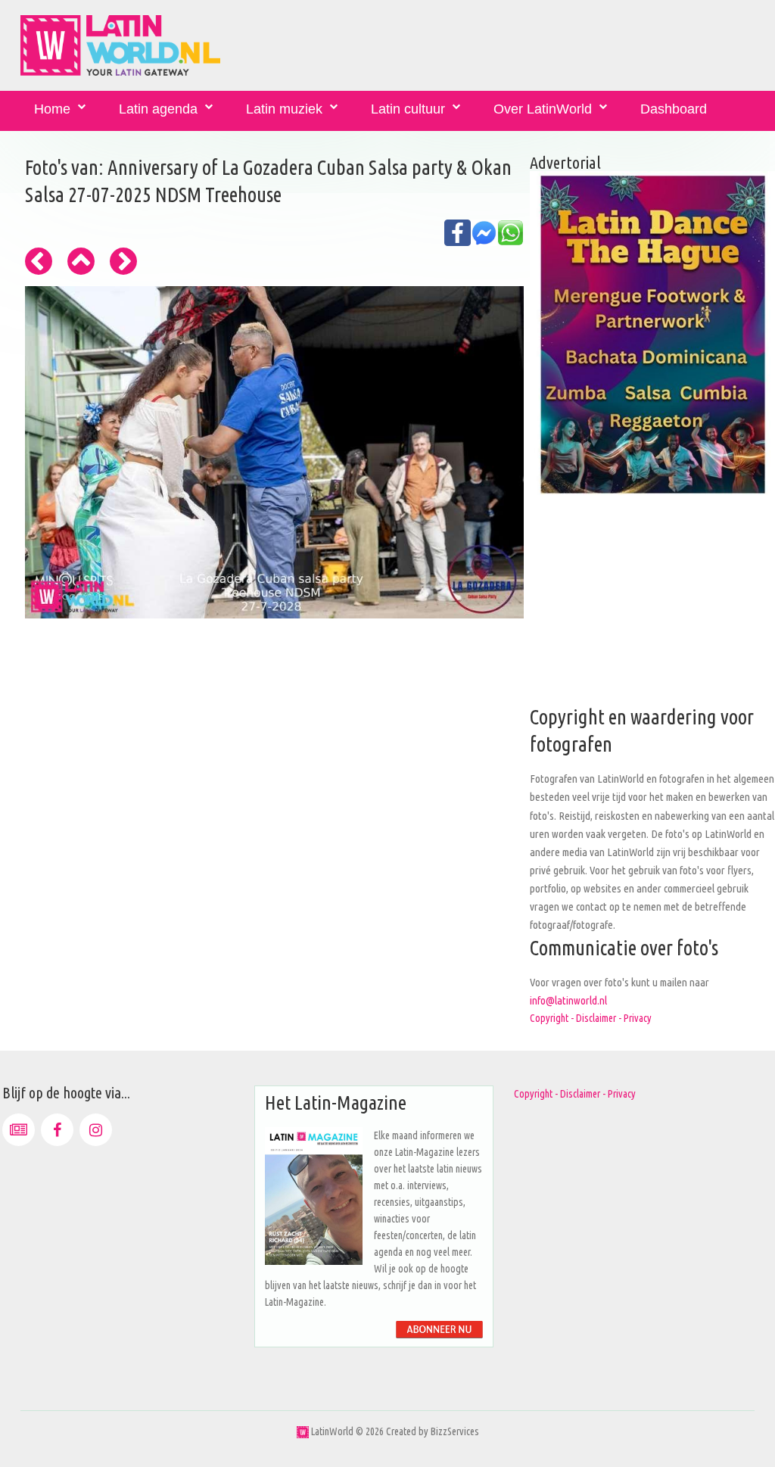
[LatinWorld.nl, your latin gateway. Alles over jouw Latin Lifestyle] (303, 1431)
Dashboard (673, 109)
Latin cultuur (408, 109)
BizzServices (455, 1431)
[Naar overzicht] (81, 261)
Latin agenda (158, 109)
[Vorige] (38, 261)
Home (52, 109)
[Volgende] (123, 261)
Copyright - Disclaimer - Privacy (591, 1018)
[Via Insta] (95, 1129)
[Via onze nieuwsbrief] (18, 1129)
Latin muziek (284, 109)
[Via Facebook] (57, 1129)
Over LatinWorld (542, 109)
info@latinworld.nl (568, 1000)
